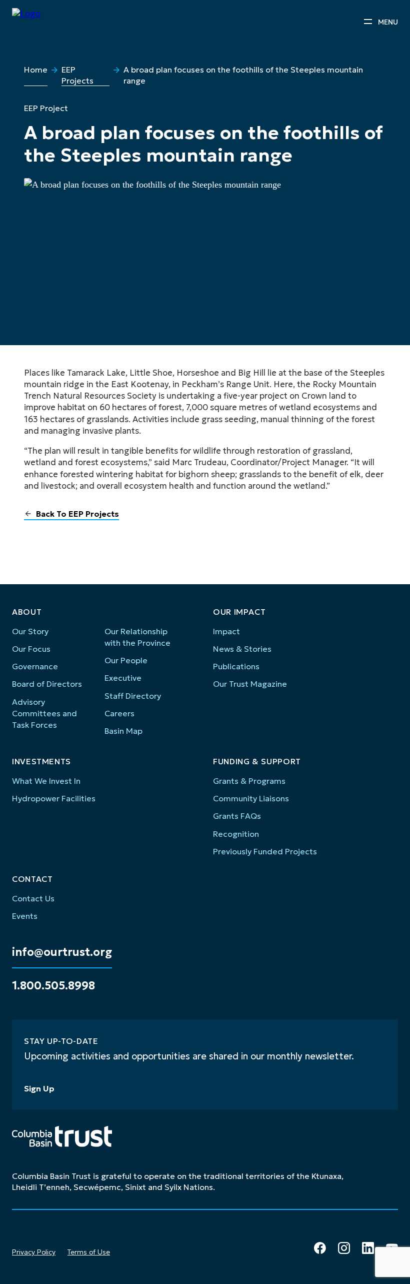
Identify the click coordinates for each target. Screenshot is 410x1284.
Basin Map (123, 731)
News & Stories (242, 649)
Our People (126, 660)
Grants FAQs (237, 816)
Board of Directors (47, 684)
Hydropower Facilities (54, 798)
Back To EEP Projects (77, 514)
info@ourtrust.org (62, 952)
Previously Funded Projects (265, 851)
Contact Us (33, 898)
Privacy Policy (34, 1251)
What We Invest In (46, 781)
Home (36, 70)
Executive (123, 678)
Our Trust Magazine (250, 684)
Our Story (30, 631)
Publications (236, 666)
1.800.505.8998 (53, 985)
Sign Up (39, 1088)
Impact (226, 631)
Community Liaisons (251, 798)
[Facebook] (320, 1248)
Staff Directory (132, 696)
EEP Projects (78, 75)
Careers (119, 713)
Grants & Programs (249, 781)
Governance (35, 666)
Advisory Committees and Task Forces (44, 713)
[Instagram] (344, 1248)
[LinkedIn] (368, 1248)
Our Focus (31, 649)
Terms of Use (89, 1251)
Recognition (236, 834)
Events (25, 916)
